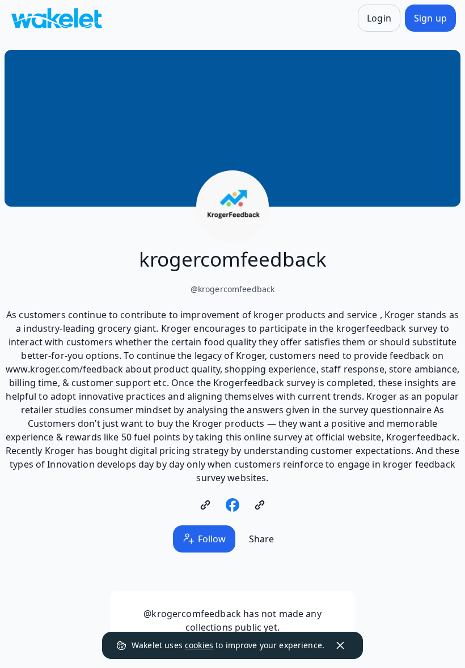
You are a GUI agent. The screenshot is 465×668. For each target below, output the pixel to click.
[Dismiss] (340, 645)
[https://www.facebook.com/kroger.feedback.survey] (232, 505)
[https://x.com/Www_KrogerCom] (260, 505)
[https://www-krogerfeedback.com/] (205, 505)
